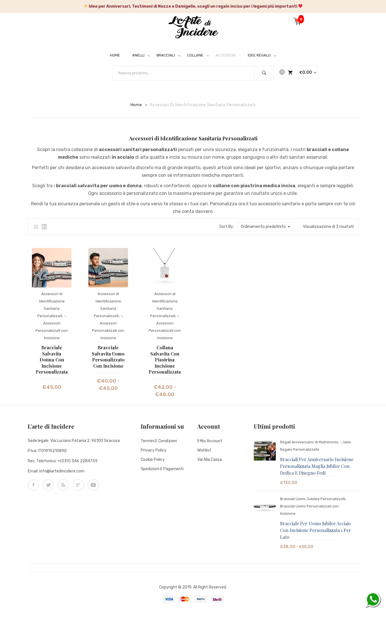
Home (136, 105)
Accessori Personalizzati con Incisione (52, 330)
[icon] (33, 484)
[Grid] (35, 226)
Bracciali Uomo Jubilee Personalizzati (312, 499)
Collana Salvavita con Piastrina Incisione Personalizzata (165, 360)
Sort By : (227, 226)
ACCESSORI (226, 55)
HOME (115, 55)
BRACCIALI (166, 55)
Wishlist (204, 450)
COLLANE (195, 55)
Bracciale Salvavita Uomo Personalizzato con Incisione (108, 357)
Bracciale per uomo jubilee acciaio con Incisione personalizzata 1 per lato (315, 530)
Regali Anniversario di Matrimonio (309, 442)
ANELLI (138, 55)
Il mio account (209, 441)
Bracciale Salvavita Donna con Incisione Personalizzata (52, 360)
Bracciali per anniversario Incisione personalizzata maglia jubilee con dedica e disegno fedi (317, 466)
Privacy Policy (153, 450)
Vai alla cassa (209, 459)
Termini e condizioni (159, 441)
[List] (44, 226)
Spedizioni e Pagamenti (162, 468)
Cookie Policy (153, 459)
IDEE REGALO (259, 55)
